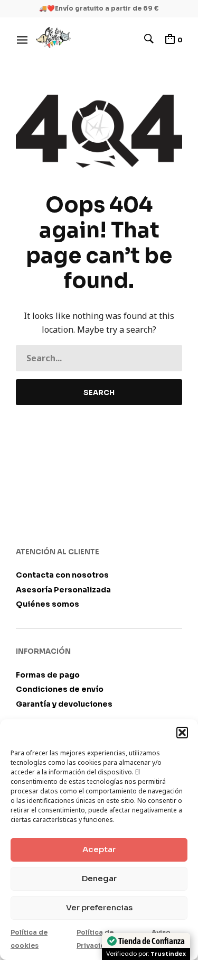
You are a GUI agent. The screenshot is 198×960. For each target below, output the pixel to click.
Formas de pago (48, 675)
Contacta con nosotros (62, 575)
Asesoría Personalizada (63, 590)
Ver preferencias (99, 907)
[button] (182, 732)
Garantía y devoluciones (64, 704)
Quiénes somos (47, 604)
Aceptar (99, 849)
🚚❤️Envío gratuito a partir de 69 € (99, 8)
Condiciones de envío (59, 689)
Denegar (99, 878)
